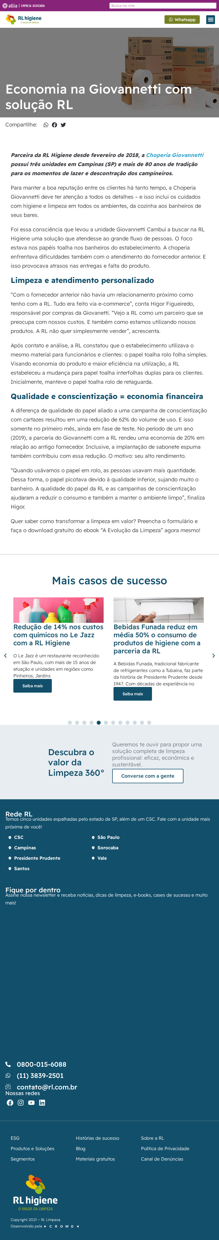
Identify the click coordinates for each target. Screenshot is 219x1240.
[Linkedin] (42, 1102)
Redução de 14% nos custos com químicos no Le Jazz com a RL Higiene (58, 635)
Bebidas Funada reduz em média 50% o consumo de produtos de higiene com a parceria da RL (157, 639)
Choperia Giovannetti (174, 155)
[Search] (212, 6)
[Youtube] (31, 1102)
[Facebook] (10, 1102)
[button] (210, 19)
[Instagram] (20, 1102)
